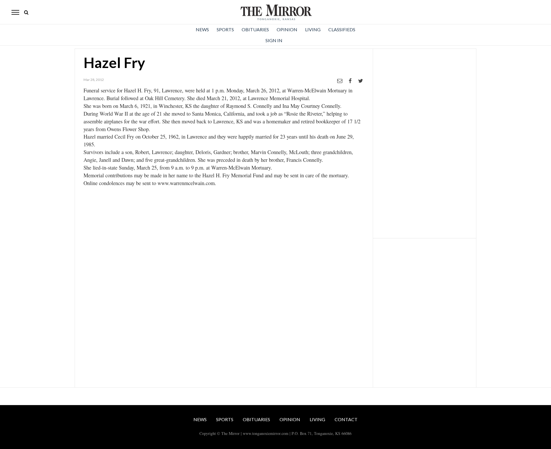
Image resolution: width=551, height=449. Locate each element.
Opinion (287, 29)
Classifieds (341, 29)
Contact (346, 419)
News (202, 29)
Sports (225, 29)
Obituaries (255, 29)
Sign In (273, 40)
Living (313, 29)
